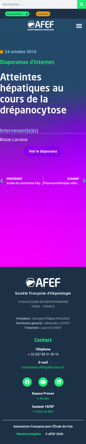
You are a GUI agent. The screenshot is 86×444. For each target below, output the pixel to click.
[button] (79, 26)
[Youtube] (43, 382)
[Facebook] (27, 382)
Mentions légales (29, 434)
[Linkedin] (59, 382)
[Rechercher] (81, 4)
